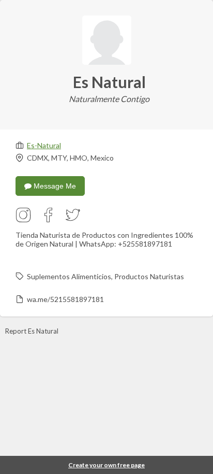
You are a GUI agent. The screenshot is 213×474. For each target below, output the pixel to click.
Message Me (54, 186)
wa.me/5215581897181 (65, 299)
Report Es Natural (31, 331)
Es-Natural (44, 145)
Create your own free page (106, 465)
